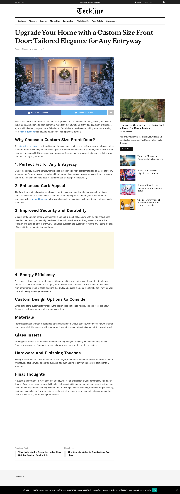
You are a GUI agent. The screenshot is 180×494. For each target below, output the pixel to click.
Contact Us (19, 2)
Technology (68, 21)
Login (139, 2)
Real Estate (97, 21)
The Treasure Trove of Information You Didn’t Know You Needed (148, 203)
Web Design (83, 21)
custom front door (28, 132)
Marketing (55, 21)
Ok (154, 490)
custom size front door (27, 146)
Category (110, 21)
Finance (33, 21)
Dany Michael (127, 132)
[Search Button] (163, 2)
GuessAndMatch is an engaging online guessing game (149, 188)
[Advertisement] (64, 250)
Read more (126, 149)
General (43, 21)
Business (22, 21)
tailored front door (40, 199)
